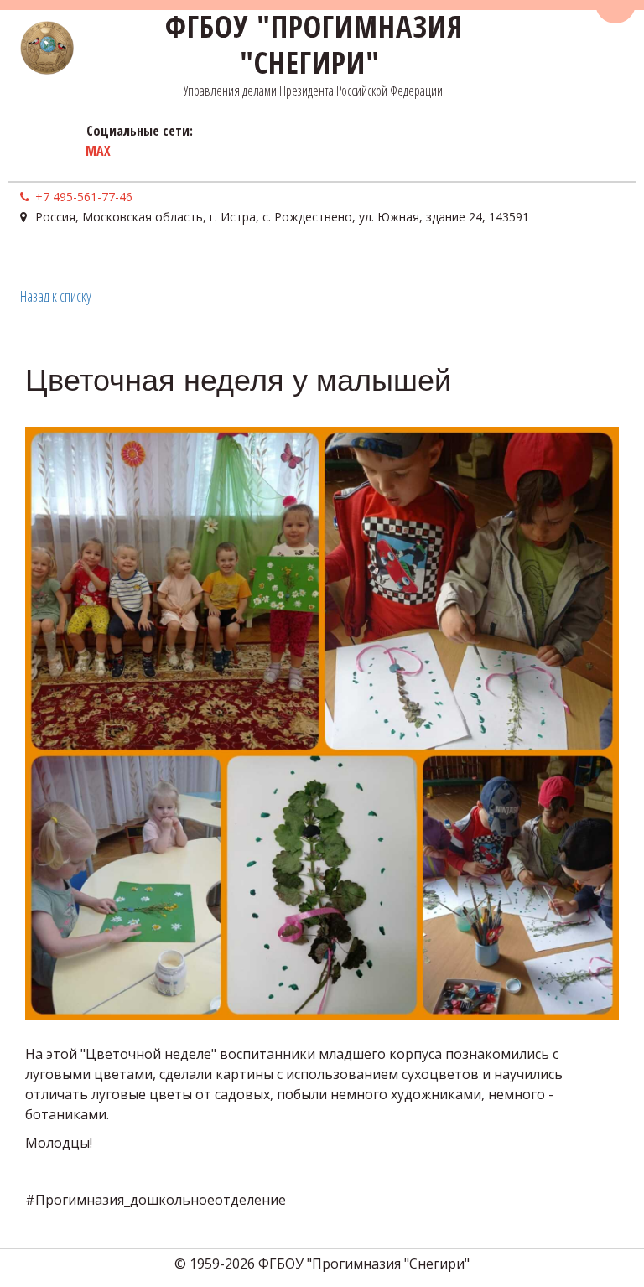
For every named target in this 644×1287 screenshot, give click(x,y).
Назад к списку (55, 296)
